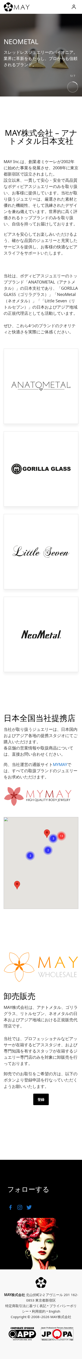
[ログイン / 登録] (73, 6)
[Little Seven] (41, 551)
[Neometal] (41, 634)
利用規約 (39, 1311)
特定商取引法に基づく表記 (25, 1305)
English (54, 1311)
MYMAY (60, 764)
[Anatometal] (41, 386)
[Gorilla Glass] (41, 469)
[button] (61, 836)
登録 (41, 1099)
